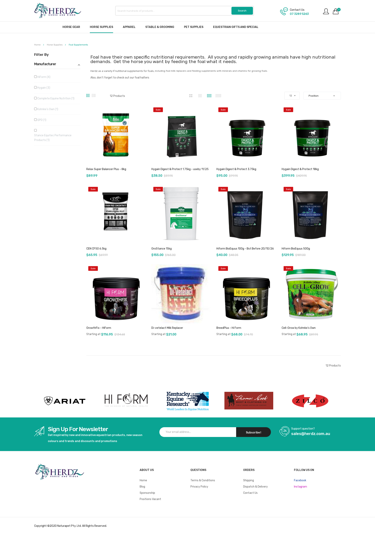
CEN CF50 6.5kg (96, 248)
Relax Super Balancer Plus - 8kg (106, 169)
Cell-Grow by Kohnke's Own (299, 328)
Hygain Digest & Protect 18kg (300, 169)
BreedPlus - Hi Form (228, 328)
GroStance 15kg (161, 248)
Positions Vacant (150, 499)
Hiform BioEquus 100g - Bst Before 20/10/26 (245, 248)
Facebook (300, 480)
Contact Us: (297, 10)
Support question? (303, 428)
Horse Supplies (55, 45)
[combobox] (184, 11)
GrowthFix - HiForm (98, 328)
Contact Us (250, 493)
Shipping (248, 480)
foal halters (142, 77)
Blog (142, 486)
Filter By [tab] (41, 55)
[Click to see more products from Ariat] (65, 401)
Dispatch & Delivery (255, 486)
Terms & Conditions (202, 480)
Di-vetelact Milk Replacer (167, 328)
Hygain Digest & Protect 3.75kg (236, 169)
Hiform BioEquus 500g (296, 248)
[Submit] (242, 11)
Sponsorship (147, 493)
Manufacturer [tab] (45, 64)
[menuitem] (71, 27)
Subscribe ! (253, 432)
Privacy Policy (199, 486)
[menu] (187, 27)
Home (37, 45)
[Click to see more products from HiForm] (126, 401)
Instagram (300, 486)
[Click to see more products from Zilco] (248, 401)
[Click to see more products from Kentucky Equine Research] (187, 401)
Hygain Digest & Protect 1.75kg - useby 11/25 (180, 169)
